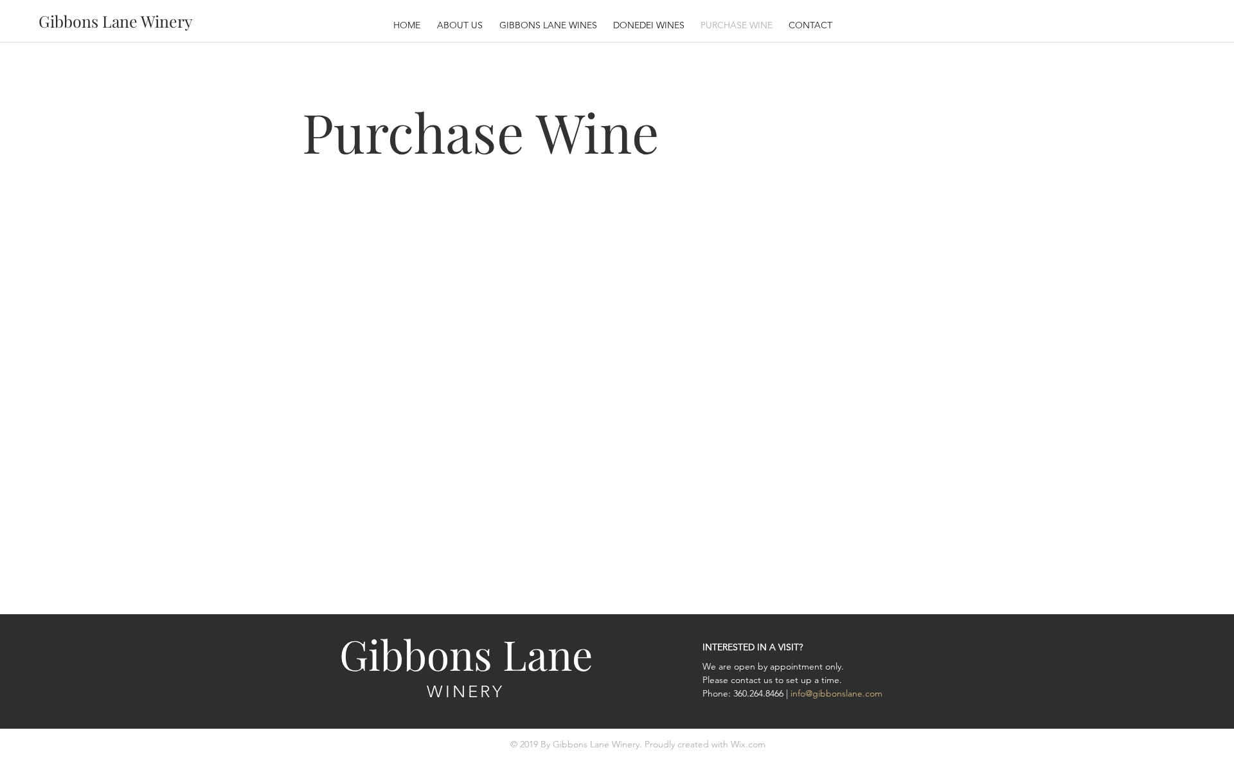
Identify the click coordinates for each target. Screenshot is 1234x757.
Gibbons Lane (466, 653)
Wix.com (748, 744)
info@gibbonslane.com (836, 693)
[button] (650, 24)
